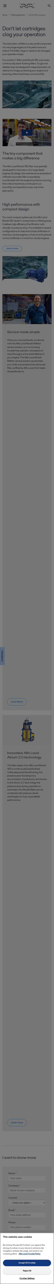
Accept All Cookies (27, 1262)
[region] (27, 1258)
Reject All (27, 1270)
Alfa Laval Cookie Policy (29, 1253)
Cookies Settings (27, 1278)
